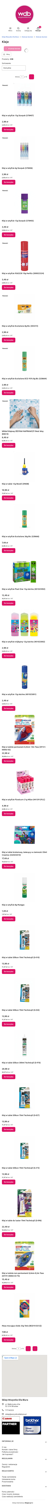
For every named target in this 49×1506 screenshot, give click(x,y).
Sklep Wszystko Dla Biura (10, 37)
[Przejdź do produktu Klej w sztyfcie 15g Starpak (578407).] (24, 98)
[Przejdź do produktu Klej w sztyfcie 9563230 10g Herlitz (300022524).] (24, 256)
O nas (4, 1447)
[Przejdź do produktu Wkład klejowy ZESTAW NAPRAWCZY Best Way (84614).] (24, 414)
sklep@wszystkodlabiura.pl (16, 1414)
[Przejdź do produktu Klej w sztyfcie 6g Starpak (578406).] (24, 151)
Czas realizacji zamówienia (12, 1496)
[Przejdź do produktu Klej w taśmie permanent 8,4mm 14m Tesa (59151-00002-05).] (24, 730)
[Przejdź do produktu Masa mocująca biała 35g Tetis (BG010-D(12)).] (24, 1308)
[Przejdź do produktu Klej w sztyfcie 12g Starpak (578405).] (24, 203)
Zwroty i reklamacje (9, 1464)
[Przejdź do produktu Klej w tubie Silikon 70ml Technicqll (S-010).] (24, 940)
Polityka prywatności (10, 1452)
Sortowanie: (6, 63)
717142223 (9, 1410)
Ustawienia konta (8, 1479)
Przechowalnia (7, 1482)
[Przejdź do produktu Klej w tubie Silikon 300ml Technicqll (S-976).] (24, 1045)
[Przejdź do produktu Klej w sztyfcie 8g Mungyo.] (24, 887)
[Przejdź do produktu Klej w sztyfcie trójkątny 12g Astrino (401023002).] (24, 624)
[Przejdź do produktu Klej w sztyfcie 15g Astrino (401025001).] (24, 677)
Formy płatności (8, 1492)
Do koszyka (8, 129)
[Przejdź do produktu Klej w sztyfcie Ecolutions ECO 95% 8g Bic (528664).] (24, 361)
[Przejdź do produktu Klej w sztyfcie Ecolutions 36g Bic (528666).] (24, 519)
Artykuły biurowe (27, 37)
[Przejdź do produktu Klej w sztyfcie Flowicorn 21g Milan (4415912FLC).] (24, 782)
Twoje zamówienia (9, 1477)
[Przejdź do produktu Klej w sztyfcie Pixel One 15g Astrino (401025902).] (24, 572)
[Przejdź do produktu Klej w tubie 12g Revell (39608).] (24, 467)
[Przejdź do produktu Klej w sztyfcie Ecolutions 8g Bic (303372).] (24, 309)
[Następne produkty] (28, 1348)
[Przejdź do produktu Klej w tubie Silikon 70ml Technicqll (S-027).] (24, 1098)
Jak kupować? (7, 1454)
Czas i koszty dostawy (11, 1494)
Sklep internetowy (21, 1503)
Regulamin (6, 1467)
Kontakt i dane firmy (9, 1449)
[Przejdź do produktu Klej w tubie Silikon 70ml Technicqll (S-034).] (24, 993)
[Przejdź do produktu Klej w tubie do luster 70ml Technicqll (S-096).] (24, 1203)
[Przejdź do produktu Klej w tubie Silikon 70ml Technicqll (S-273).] (24, 1151)
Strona (17, 77)
